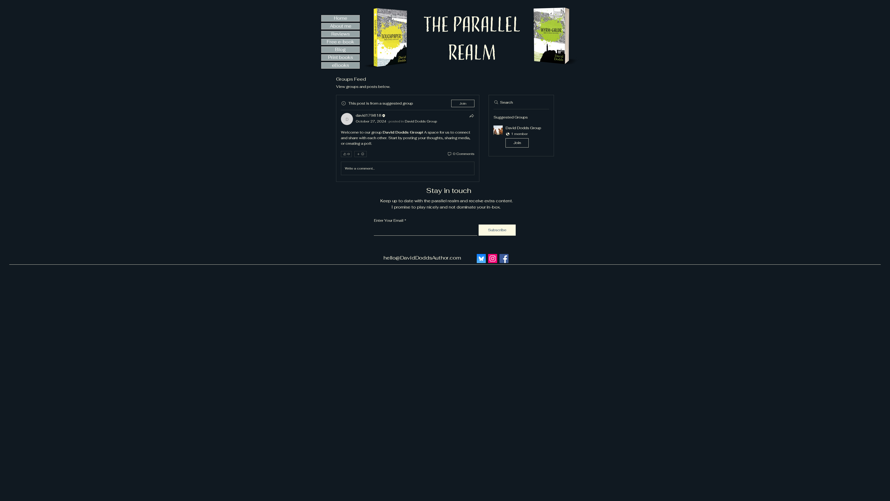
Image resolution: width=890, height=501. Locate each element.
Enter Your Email (389, 220)
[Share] (471, 116)
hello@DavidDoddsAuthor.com (422, 257)
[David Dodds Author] (504, 258)
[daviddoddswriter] (492, 258)
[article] (407, 138)
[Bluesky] (481, 258)
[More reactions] (360, 154)
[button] (521, 137)
